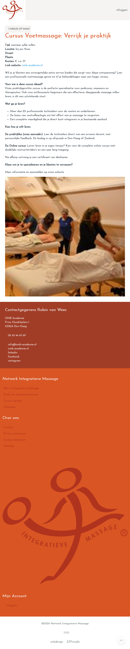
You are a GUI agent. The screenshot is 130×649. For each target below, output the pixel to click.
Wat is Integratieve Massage (21, 388)
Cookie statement (15, 440)
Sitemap (9, 446)
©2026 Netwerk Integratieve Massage (65, 623)
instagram (13, 360)
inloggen (121, 10)
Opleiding (9, 407)
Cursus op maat (19, 29)
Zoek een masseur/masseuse (21, 394)
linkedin (12, 352)
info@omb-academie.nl (21, 344)
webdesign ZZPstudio (65, 642)
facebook (13, 356)
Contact (9, 427)
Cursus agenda (13, 401)
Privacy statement (15, 433)
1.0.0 (66, 632)
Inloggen (11, 605)
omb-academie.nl (32, 65)
